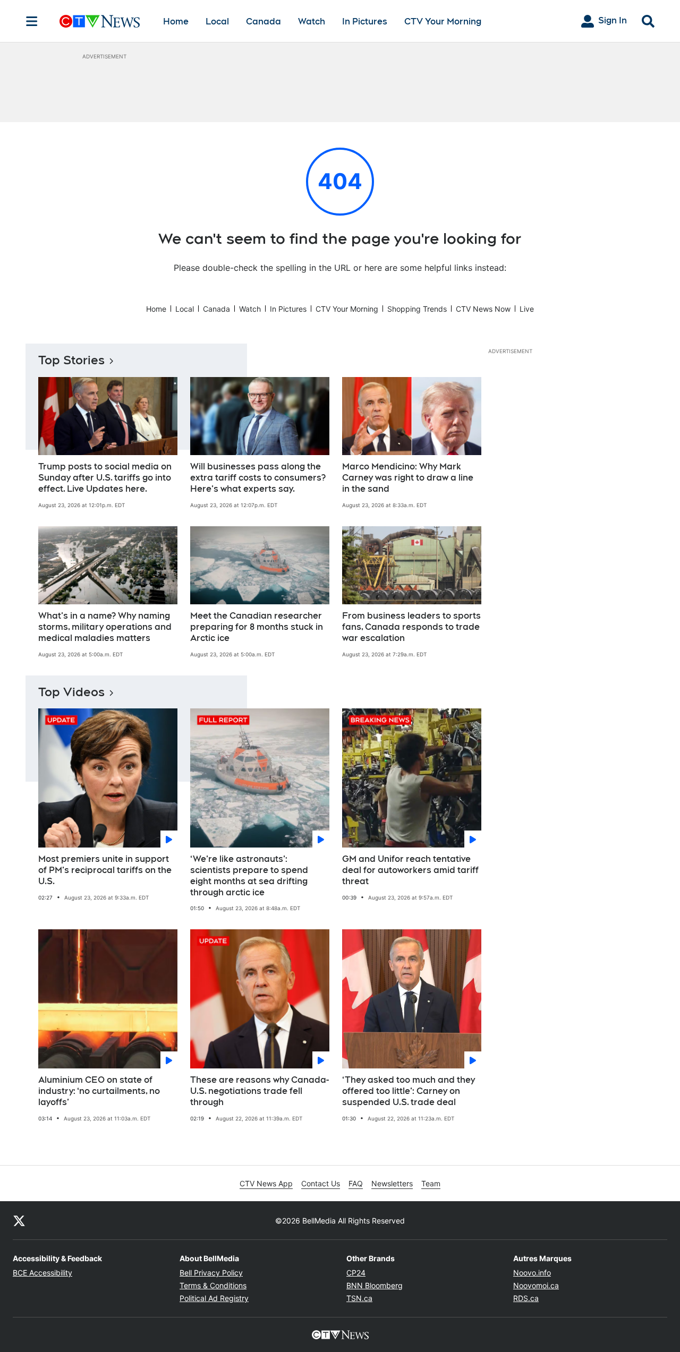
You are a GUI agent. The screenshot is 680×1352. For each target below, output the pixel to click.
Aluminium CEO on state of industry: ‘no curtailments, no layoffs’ (99, 1091)
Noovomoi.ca (536, 1285)
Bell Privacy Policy (211, 1272)
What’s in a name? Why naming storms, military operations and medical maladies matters (105, 627)
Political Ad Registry (214, 1298)
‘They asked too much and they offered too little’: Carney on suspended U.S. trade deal (408, 1091)
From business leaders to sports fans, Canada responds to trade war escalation (411, 627)
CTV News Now (483, 308)
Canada (263, 21)
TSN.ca (359, 1298)
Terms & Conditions (213, 1285)
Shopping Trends (417, 308)
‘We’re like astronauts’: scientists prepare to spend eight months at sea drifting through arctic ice (249, 875)
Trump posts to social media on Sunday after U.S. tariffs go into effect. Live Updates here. (105, 477)
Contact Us (320, 1183)
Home (176, 21)
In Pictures (364, 21)
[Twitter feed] (19, 1220)
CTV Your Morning (442, 21)
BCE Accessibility (42, 1272)
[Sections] (31, 21)
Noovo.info (532, 1272)
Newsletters (392, 1183)
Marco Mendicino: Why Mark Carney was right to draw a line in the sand (407, 477)
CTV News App (266, 1183)
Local (217, 21)
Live (527, 308)
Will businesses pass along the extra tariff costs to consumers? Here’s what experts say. (258, 477)
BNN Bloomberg (374, 1285)
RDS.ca (526, 1298)
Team (430, 1183)
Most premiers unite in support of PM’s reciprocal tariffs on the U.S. (105, 870)
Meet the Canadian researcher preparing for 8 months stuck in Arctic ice (256, 627)
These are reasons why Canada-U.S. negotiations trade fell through (259, 1091)
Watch (311, 21)
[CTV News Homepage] (100, 21)
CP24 (356, 1272)
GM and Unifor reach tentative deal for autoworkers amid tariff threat (410, 870)
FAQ (355, 1183)
